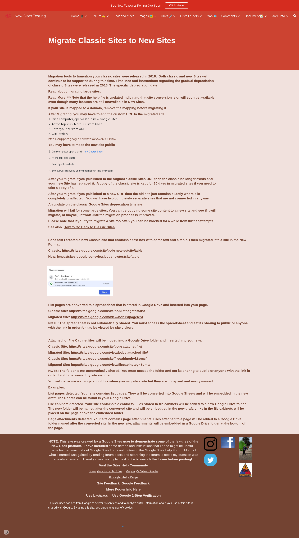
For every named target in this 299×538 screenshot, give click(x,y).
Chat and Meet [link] (124, 16)
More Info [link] (278, 16)
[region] (149, 5)
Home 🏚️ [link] (77, 16)
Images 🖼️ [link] (146, 16)
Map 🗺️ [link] (212, 16)
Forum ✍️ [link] (98, 16)
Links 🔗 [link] (166, 16)
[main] (141, 40)
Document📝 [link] (254, 16)
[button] (295, 16)
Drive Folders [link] (189, 16)
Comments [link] (229, 16)
